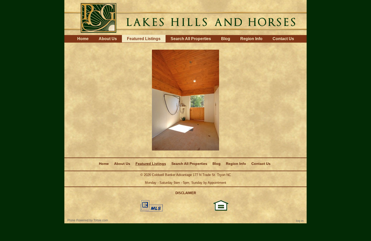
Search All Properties (191, 39)
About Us (108, 39)
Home (83, 39)
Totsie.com (100, 220)
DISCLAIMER (185, 193)
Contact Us (283, 39)
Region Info (251, 39)
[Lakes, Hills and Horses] (185, 17)
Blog (225, 39)
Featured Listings (144, 39)
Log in (300, 221)
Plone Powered (78, 220)
